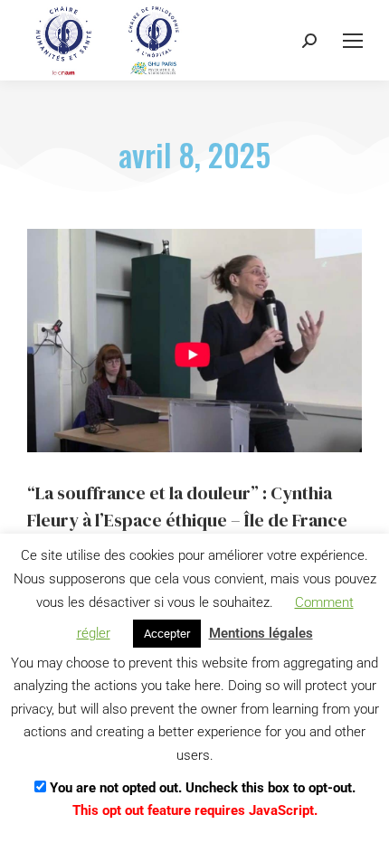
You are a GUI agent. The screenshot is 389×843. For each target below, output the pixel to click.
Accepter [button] (167, 633)
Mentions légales (261, 633)
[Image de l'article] (194, 340)
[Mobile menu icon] (353, 41)
